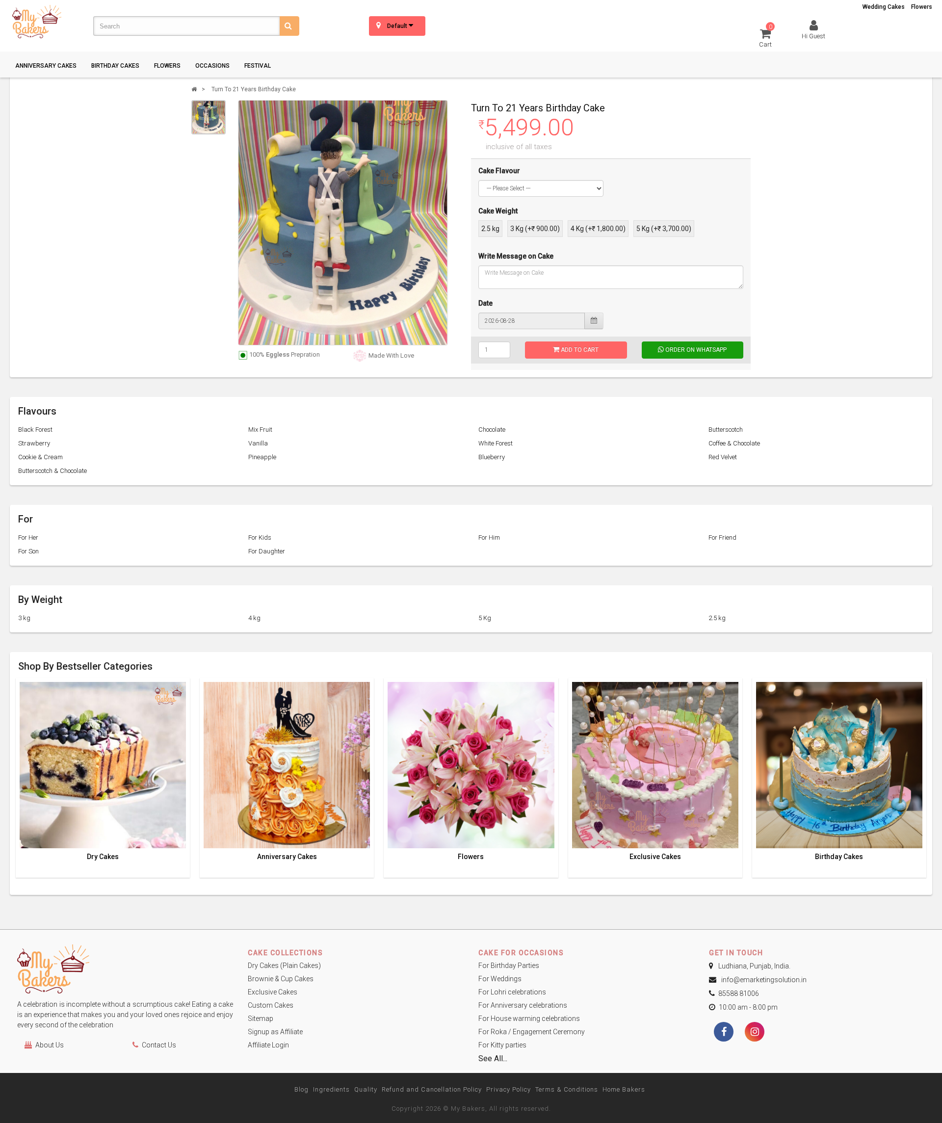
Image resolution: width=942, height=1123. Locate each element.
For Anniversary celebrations (522, 1005)
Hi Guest (813, 36)
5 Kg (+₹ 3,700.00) (663, 229)
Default (398, 26)
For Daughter (266, 551)
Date (485, 303)
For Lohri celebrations (512, 992)
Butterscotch (725, 429)
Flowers (921, 6)
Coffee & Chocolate (734, 443)
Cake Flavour (499, 171)
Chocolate (491, 429)
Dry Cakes (103, 857)
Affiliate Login (268, 1045)
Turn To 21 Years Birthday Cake (253, 89)
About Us (49, 1045)
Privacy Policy (508, 1089)
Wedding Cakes (884, 6)
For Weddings (500, 979)
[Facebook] (723, 1033)
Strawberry (34, 443)
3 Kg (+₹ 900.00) (535, 229)
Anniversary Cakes (46, 65)
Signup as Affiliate (275, 1032)
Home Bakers (623, 1089)
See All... (492, 1058)
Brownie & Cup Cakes (281, 979)
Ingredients (331, 1089)
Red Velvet (722, 457)
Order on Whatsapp (695, 349)
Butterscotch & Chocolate (52, 470)
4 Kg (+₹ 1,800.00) (598, 229)
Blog (301, 1089)
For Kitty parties (502, 1045)
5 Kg (484, 618)
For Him (489, 537)
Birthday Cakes (115, 65)
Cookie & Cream (40, 457)
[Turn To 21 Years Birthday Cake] (208, 117)
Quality (365, 1089)
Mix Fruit (260, 429)
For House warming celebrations (529, 1018)
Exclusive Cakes (655, 857)
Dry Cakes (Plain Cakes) (284, 965)
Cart (765, 37)
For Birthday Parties (508, 965)
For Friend (722, 537)
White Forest (495, 443)
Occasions (212, 65)
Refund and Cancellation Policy (432, 1089)
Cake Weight (498, 211)
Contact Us (159, 1045)
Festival (257, 65)
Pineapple (262, 457)
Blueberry (491, 457)
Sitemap (260, 1018)
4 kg (254, 618)
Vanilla (258, 443)
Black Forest (35, 429)
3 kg (24, 618)
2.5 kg (490, 229)
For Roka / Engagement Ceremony (531, 1032)
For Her (28, 537)
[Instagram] (754, 1033)
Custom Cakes (270, 1005)
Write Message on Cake (515, 256)
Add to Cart (579, 349)
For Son (28, 551)
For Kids (259, 537)
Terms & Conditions (566, 1089)
